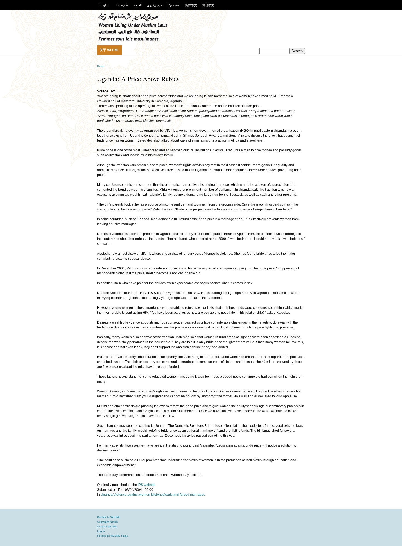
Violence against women (131, 495)
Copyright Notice (107, 521)
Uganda (107, 495)
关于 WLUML (109, 50)
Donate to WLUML (108, 517)
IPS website (146, 485)
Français (122, 5)
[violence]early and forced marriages (178, 495)
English (104, 5)
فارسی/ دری (154, 5)
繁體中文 (208, 5)
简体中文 (191, 5)
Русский (173, 5)
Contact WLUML (107, 526)
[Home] (133, 40)
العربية (138, 5)
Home (100, 65)
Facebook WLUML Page (112, 535)
